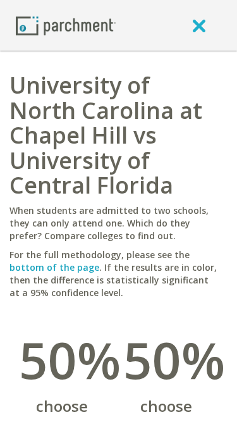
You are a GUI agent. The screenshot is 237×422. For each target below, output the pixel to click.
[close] (199, 25)
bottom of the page (54, 267)
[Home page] (66, 25)
